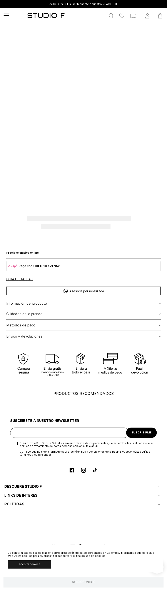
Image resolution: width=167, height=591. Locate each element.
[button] (19, 279)
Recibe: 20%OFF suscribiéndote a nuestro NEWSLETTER (83, 4)
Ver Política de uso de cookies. (86, 555)
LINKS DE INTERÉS (20, 495)
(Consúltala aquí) (87, 446)
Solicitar (54, 266)
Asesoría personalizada (86, 291)
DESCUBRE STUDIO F (23, 486)
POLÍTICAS (14, 504)
